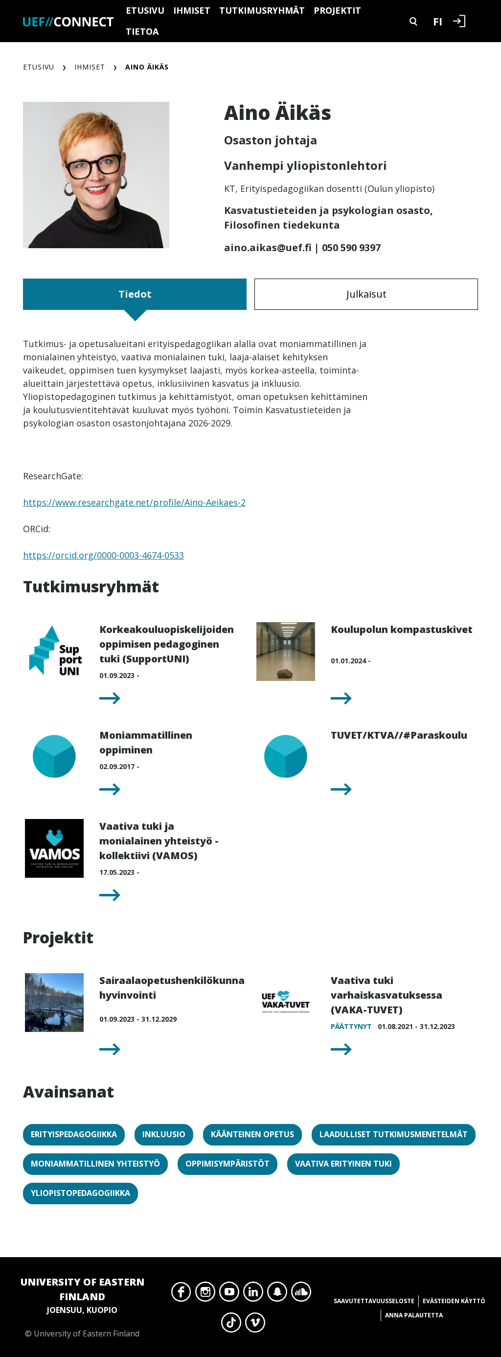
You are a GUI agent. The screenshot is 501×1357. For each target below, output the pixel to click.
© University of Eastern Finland (82, 1307)
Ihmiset (191, 10)
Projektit (337, 10)
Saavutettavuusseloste (374, 1301)
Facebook (181, 1294)
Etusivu (145, 10)
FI (437, 21)
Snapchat (277, 1294)
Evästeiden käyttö (454, 1301)
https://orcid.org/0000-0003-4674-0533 (103, 555)
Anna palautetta (414, 1315)
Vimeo (255, 1325)
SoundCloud (301, 1294)
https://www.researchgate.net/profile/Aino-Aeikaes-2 (134, 502)
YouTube (229, 1294)
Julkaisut (366, 294)
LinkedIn (253, 1294)
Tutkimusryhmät (262, 10)
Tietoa (142, 31)
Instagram (205, 1294)
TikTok (231, 1325)
